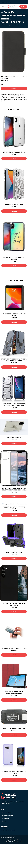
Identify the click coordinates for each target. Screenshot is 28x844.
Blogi (4, 821)
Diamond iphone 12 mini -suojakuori (14, 205)
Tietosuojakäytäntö (11, 841)
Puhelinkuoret (16, 25)
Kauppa (23, 6)
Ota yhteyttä (13, 840)
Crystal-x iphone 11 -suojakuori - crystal (14, 152)
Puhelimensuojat (6, 25)
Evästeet (19, 840)
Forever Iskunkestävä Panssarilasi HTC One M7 (14, 648)
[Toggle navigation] (2, 6)
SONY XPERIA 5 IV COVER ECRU (14, 437)
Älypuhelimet (10, 77)
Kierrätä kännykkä (7, 813)
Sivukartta (19, 841)
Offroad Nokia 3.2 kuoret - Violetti (14, 552)
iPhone (24, 77)
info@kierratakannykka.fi (6, 1)
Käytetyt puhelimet (8, 815)
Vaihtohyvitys (6, 818)
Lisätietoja (14, 88)
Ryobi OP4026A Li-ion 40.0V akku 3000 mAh (14, 728)
